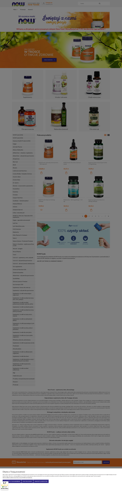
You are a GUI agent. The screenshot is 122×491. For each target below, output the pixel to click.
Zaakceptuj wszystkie (41, 481)
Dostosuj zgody (27, 481)
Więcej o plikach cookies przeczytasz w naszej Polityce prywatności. (17, 477)
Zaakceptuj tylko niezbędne (12, 481)
